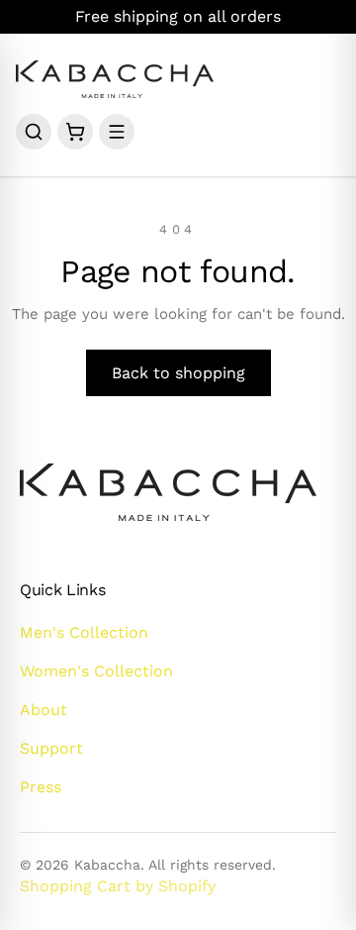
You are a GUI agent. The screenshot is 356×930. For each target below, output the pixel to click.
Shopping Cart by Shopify (118, 886)
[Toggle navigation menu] (116, 132)
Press (40, 786)
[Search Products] (33, 132)
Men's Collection (84, 632)
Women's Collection (96, 671)
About (43, 709)
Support (51, 748)
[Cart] (75, 132)
